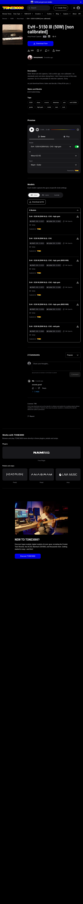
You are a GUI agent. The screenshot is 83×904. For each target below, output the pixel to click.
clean (38, 102)
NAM (12, 18)
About (74, 14)
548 (32, 50)
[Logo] (13, 8)
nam (56, 107)
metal (49, 107)
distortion (56, 102)
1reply (36, 391)
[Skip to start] (37, 129)
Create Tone (62, 8)
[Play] (31, 129)
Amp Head (20, 18)
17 (41, 50)
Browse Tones (6, 14)
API (79, 14)
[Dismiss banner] (80, 2)
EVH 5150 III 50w (34, 92)
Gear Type (16, 14)
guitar (31, 107)
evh (64, 102)
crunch (46, 102)
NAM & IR (27, 14)
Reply (44, 388)
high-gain (40, 107)
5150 (30, 102)
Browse (4, 18)
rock (63, 107)
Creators (38, 14)
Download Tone (42, 43)
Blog (57, 14)
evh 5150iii (73, 102)
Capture (65, 14)
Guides (49, 14)
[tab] (34, 195)
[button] (41, 2)
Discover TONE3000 (27, 556)
